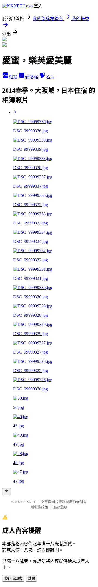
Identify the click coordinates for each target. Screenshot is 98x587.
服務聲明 (60, 507)
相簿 (14, 77)
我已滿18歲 (13, 578)
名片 (50, 77)
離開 (31, 578)
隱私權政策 (39, 507)
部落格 (32, 77)
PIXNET (29, 502)
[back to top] (6, 491)
